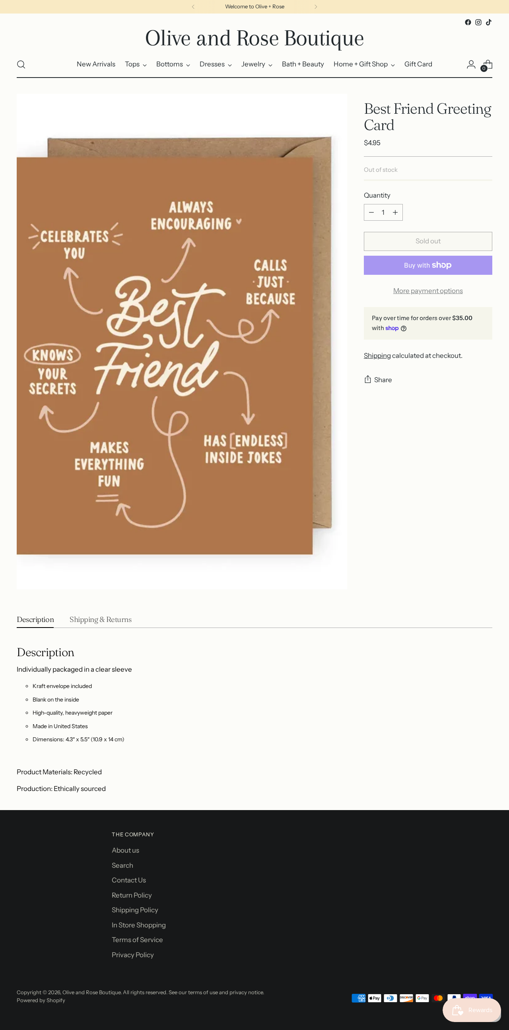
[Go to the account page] (471, 64)
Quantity (377, 195)
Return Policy (132, 895)
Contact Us (129, 880)
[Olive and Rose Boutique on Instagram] (478, 22)
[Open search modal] (21, 64)
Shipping (377, 356)
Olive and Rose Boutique (91, 992)
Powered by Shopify (41, 1000)
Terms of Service (137, 940)
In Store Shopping (139, 925)
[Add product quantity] (395, 212)
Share (383, 380)
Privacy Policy (133, 955)
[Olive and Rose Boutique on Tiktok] (488, 22)
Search (122, 865)
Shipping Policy (135, 910)
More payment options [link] (428, 291)
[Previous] (193, 7)
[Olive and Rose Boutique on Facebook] (468, 22)
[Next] (315, 7)
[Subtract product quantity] (371, 212)
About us (125, 850)
